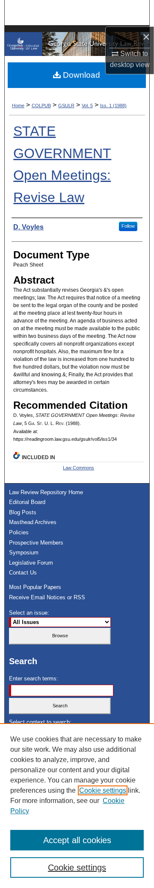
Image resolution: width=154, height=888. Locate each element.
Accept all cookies (77, 840)
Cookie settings (102, 790)
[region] (77, 805)
